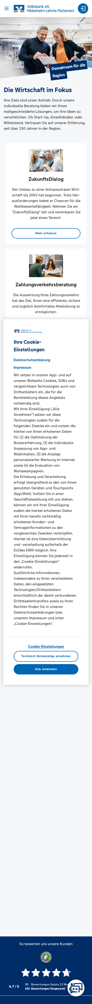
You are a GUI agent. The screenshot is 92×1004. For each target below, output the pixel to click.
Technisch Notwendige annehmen (46, 656)
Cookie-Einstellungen (46, 646)
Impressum (22, 367)
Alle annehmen (46, 669)
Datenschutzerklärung (31, 360)
